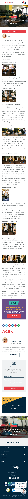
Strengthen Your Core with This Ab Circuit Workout (14, 431)
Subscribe (13, 388)
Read (13, 354)
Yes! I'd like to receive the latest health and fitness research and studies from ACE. (13, 382)
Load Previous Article (13, 442)
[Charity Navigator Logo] (12, 484)
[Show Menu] (2, 2)
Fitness (14, 17)
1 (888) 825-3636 (14, 475)
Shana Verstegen (13, 35)
